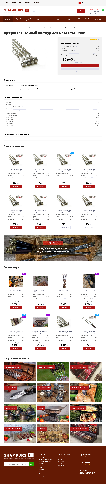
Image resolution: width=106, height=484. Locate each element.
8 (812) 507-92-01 (90, 472)
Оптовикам (28, 2)
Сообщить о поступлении (80, 69)
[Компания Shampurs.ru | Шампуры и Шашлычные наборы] (4, 27)
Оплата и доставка (10, 2)
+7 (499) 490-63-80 (94, 11)
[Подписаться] (31, 464)
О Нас (20, 2)
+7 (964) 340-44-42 (94, 9)
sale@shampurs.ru (84, 456)
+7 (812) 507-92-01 (94, 14)
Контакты (37, 2)
